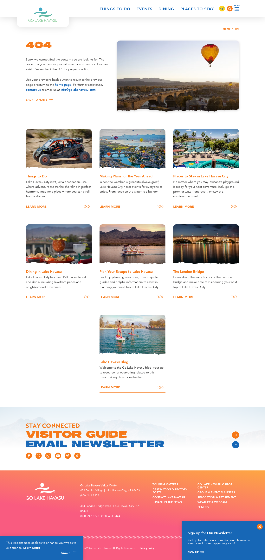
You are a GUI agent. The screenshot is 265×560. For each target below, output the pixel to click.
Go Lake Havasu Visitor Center (214, 486)
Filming (203, 507)
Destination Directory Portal (169, 491)
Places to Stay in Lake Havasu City (200, 176)
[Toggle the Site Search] (230, 8)
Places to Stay (197, 9)
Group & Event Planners (216, 492)
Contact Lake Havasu (168, 497)
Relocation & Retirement (216, 497)
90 (221, 8)
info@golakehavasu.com (78, 90)
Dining (166, 9)
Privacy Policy (147, 548)
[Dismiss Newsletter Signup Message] (260, 527)
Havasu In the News (167, 502)
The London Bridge (188, 271)
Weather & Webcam (212, 502)
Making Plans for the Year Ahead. (126, 176)
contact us (33, 90)
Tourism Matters (165, 484)
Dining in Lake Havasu (44, 271)
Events (144, 9)
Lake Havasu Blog (114, 362)
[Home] (43, 8)
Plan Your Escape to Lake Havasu (126, 271)
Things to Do (115, 9)
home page (63, 84)
